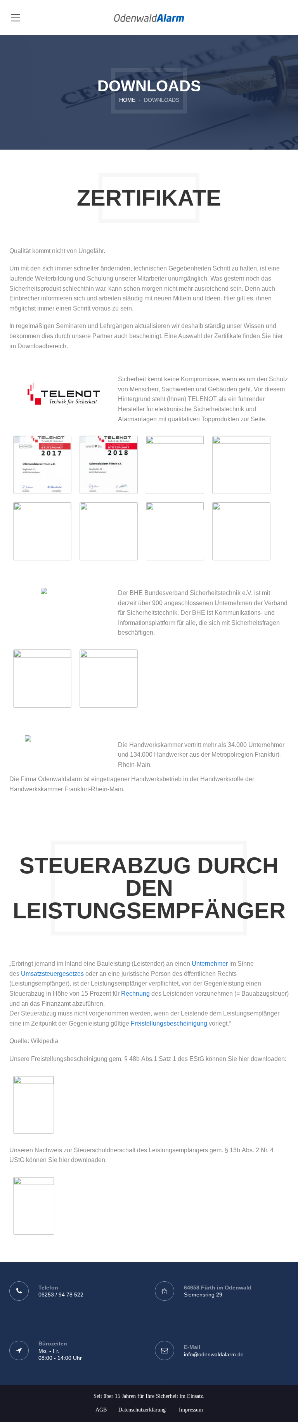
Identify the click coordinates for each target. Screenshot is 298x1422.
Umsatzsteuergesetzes (52, 973)
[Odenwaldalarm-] (149, 17)
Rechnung (135, 993)
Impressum (191, 1410)
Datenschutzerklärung (142, 1410)
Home (127, 100)
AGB (101, 1410)
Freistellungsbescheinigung (169, 1023)
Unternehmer (210, 963)
